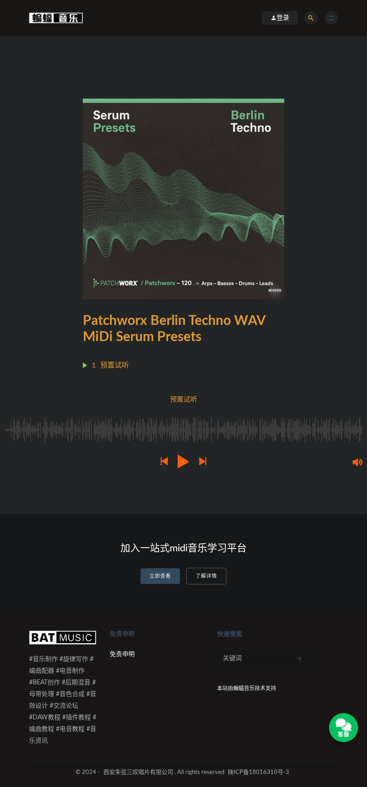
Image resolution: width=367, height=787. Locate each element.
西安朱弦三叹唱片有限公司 (138, 772)
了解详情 (206, 576)
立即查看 (160, 576)
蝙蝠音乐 (244, 688)
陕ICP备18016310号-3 (258, 772)
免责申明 (122, 654)
